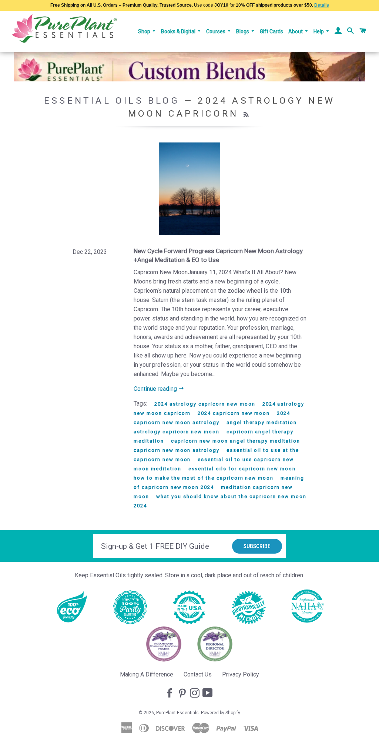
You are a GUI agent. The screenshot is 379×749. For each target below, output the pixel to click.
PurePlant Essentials (177, 712)
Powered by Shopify (220, 712)
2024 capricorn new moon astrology (212, 417)
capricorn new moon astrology (176, 450)
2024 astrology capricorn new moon (204, 404)
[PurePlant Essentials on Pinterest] (182, 693)
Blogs (243, 31)
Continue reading (156, 388)
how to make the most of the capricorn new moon (204, 478)
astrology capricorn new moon (176, 431)
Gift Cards (271, 31)
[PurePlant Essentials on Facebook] (170, 693)
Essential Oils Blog (112, 100)
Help (319, 31)
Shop (144, 31)
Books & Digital (179, 31)
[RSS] (247, 114)
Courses (216, 31)
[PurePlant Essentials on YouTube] (208, 693)
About (296, 31)
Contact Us (198, 674)
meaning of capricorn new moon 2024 (219, 482)
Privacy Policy (240, 674)
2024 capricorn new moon (234, 413)
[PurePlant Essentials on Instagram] (195, 693)
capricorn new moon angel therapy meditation (235, 441)
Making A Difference (146, 674)
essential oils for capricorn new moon (242, 468)
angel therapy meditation (262, 422)
